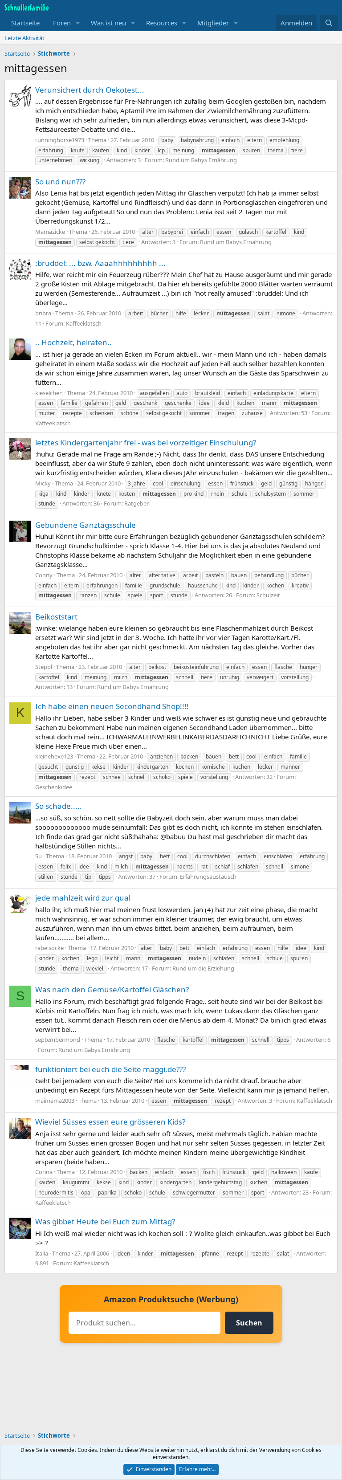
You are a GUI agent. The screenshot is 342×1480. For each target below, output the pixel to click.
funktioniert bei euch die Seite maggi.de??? (110, 1069)
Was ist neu (108, 22)
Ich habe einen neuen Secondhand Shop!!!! (112, 706)
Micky (43, 483)
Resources (161, 22)
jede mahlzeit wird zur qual (82, 898)
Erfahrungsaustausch (208, 877)
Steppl (43, 667)
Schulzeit (268, 595)
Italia (41, 1253)
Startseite (25, 22)
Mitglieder (213, 22)
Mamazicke (50, 232)
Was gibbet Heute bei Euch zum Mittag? (105, 1221)
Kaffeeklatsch (84, 323)
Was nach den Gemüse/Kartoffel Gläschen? (112, 989)
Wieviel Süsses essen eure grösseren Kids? (110, 1122)
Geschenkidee (53, 787)
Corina (44, 1172)
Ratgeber (136, 503)
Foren (62, 22)
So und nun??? (60, 181)
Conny (44, 575)
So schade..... (58, 806)
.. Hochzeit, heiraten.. (73, 342)
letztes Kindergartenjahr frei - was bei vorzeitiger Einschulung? (145, 442)
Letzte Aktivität (24, 38)
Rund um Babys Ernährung (201, 160)
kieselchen (49, 393)
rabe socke (49, 948)
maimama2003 (54, 1101)
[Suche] (329, 23)
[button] (78, 23)
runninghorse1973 (59, 140)
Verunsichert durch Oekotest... (89, 90)
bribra (43, 313)
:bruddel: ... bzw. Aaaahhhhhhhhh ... (100, 263)
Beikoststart (56, 617)
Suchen (249, 1323)
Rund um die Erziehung (203, 968)
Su (38, 856)
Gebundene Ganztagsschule (85, 525)
